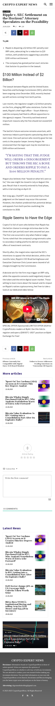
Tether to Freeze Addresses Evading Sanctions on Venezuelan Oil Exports (40, 364)
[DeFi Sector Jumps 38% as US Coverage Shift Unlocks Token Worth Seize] (40, 590)
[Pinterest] (26, 32)
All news (6, 11)
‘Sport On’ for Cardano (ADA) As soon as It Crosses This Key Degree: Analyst (21, 383)
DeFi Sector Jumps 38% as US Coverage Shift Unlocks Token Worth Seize (19, 589)
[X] (20, 32)
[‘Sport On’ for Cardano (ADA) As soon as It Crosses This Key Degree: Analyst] (44, 386)
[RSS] (27, 695)
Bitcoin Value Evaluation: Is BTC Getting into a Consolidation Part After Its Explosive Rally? (20, 416)
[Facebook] (13, 32)
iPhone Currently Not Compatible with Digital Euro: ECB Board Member (13, 364)
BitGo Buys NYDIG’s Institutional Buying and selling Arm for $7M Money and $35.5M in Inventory (18, 606)
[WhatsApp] (32, 32)
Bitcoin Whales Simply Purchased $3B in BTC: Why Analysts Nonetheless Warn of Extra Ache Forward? (20, 400)
